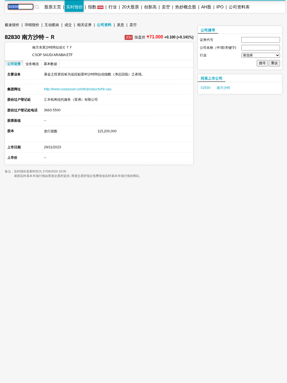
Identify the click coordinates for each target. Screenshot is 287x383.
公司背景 (14, 64)
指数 (92, 6)
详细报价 (32, 25)
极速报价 (12, 25)
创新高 (150, 6)
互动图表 (52, 25)
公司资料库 (239, 6)
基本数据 (50, 64)
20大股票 (130, 6)
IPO (220, 6)
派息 (120, 25)
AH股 (206, 6)
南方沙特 (223, 88)
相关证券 (84, 25)
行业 (112, 6)
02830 (205, 88)
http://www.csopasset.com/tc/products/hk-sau (78, 89)
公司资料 (104, 25)
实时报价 (74, 6)
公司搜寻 (208, 30)
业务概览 (32, 64)
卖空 (166, 6)
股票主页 (52, 6)
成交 (68, 25)
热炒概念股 (185, 6)
